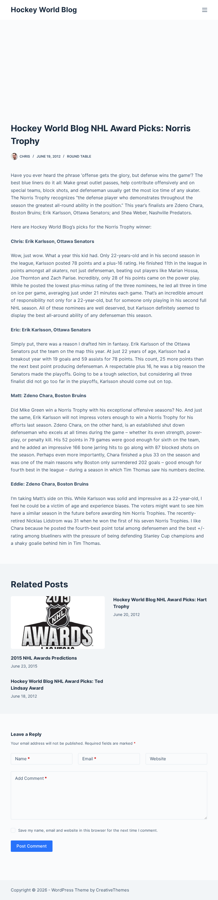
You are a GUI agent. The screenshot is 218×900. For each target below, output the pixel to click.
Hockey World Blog (44, 9)
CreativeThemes (112, 890)
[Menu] (204, 9)
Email (89, 758)
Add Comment (31, 778)
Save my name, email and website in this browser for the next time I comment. (88, 830)
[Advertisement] (109, 62)
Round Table (79, 156)
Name (22, 758)
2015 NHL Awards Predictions (44, 658)
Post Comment (31, 846)
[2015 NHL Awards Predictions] (58, 622)
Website (158, 758)
